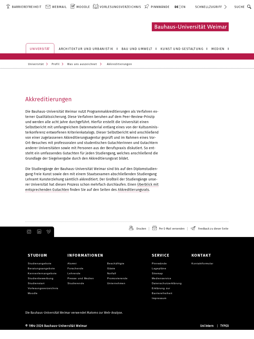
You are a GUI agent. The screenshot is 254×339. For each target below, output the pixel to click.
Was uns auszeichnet (82, 64)
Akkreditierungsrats (133, 190)
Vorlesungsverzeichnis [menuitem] (120, 7)
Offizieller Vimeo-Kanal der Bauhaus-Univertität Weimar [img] (49, 232)
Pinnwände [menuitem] (160, 7)
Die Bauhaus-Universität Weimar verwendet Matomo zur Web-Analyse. (74, 312)
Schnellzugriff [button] (208, 7)
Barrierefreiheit (26, 7)
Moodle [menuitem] (83, 7)
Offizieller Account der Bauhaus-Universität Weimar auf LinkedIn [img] (38, 232)
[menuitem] (23, 6)
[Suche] (249, 6)
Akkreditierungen (48, 99)
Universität (36, 64)
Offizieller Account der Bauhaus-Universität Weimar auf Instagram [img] (28, 232)
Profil (56, 64)
